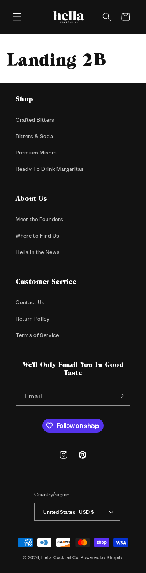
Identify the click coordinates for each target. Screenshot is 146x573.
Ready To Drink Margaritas (50, 168)
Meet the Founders (39, 219)
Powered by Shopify (102, 557)
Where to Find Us (38, 235)
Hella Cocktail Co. (60, 557)
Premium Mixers (36, 152)
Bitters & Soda (34, 136)
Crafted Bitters (35, 119)
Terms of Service (37, 335)
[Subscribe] (120, 396)
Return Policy (33, 318)
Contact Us (30, 302)
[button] (17, 16)
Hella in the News (38, 251)
